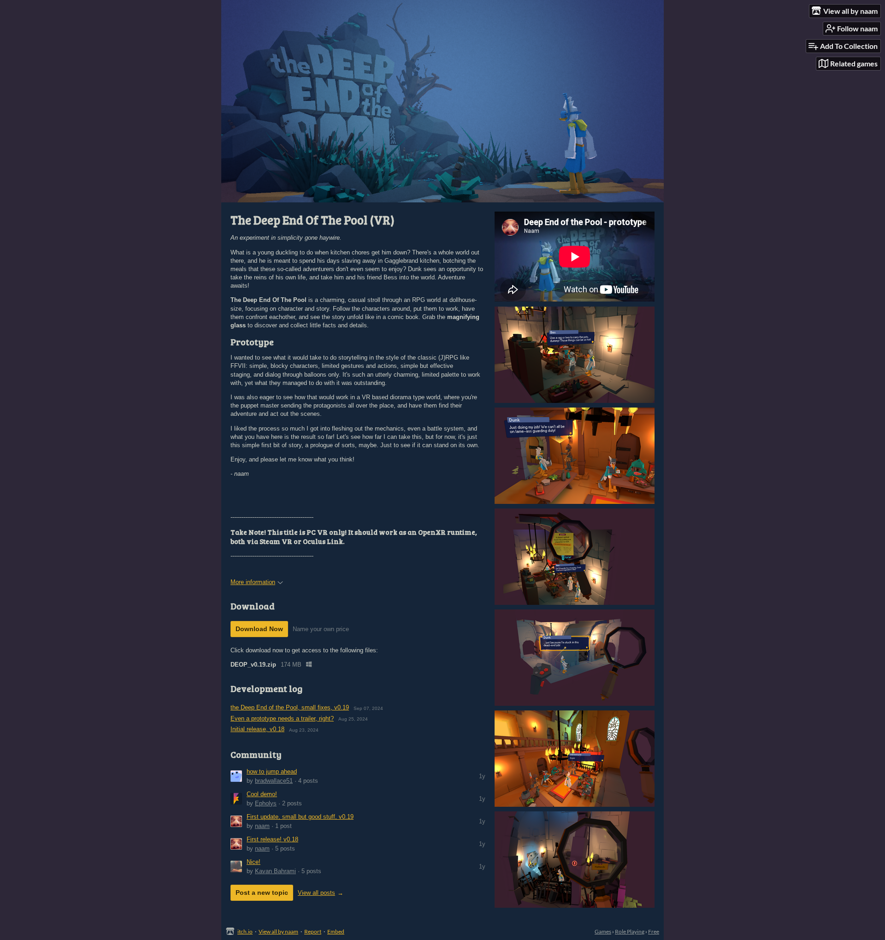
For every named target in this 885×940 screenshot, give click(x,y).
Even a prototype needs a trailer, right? (282, 718)
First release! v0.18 (272, 839)
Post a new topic (262, 892)
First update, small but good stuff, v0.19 (300, 816)
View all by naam (278, 931)
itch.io (245, 931)
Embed (335, 931)
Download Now (259, 629)
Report (312, 931)
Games (603, 931)
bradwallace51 (274, 780)
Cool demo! (262, 794)
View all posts (316, 892)
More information (252, 582)
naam (262, 825)
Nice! (253, 861)
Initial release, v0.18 (257, 729)
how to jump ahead (272, 771)
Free (653, 931)
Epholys (266, 803)
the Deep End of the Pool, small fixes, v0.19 (289, 707)
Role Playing (629, 931)
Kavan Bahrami (275, 871)
